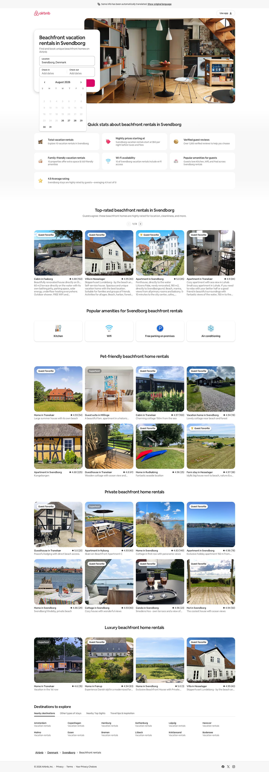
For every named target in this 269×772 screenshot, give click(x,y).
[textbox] (53, 73)
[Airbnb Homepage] (42, 13)
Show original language (159, 4)
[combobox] (67, 62)
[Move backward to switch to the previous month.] (45, 82)
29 (81, 120)
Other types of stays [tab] (70, 713)
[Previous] (128, 223)
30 (44, 127)
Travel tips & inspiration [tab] (122, 713)
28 (75, 120)
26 (62, 120)
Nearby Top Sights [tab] (95, 713)
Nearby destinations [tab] (44, 713)
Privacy (59, 766)
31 (50, 127)
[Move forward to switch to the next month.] (81, 82)
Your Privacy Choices (86, 766)
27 (69, 120)
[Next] (140, 223)
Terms (69, 766)
